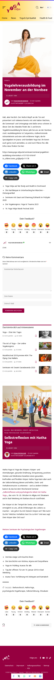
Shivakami (44, 591)
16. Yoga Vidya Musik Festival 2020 (19, 208)
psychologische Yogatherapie (14, 591)
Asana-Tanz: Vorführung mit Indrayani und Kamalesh (26, 576)
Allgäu (7, 430)
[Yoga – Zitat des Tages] (45, 334)
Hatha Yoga (33, 430)
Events (7, 80)
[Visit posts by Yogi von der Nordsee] (7, 102)
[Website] (50, 242)
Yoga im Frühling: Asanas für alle (18, 565)
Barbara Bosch (18, 587)
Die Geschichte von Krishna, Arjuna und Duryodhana (26, 561)
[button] (5, 7)
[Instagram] (46, 658)
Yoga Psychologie (11, 432)
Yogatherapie (25, 432)
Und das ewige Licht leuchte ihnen (19, 557)
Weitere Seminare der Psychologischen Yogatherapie (24, 529)
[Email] (35, 676)
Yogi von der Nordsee (21, 101)
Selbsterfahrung (32, 591)
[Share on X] (19, 676)
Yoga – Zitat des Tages (12, 332)
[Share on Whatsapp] (24, 676)
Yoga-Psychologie (20, 453)
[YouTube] (43, 658)
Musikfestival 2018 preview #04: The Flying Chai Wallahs (17, 356)
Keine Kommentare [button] (42, 625)
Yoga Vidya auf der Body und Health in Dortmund (25, 186)
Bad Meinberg (16, 430)
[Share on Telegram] (29, 676)
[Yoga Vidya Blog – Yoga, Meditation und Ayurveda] (6, 657)
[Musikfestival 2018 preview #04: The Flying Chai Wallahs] (45, 358)
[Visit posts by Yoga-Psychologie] (7, 454)
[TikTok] (50, 658)
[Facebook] (40, 658)
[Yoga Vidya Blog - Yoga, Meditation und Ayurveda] (13, 7)
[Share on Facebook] (13, 676)
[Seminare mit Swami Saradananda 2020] (45, 370)
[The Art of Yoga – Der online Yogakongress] (45, 346)
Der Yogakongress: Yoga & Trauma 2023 (21, 204)
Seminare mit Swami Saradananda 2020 (19, 367)
